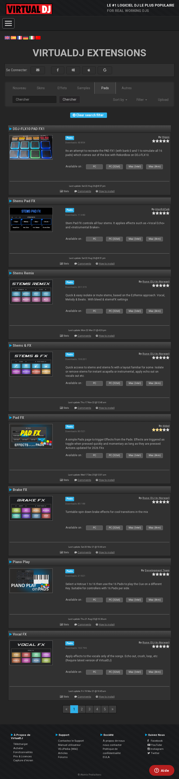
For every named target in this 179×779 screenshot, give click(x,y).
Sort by (119, 100)
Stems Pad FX (24, 201)
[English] (7, 37)
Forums (63, 757)
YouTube (156, 745)
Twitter (154, 753)
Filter (141, 100)
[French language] (19, 37)
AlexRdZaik (162, 209)
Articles (63, 753)
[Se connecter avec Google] (105, 70)
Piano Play (21, 562)
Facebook (156, 740)
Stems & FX (22, 345)
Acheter (18, 748)
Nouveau (19, 88)
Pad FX (18, 417)
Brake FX (20, 490)
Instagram (157, 749)
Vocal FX (20, 634)
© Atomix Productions (89, 774)
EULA (106, 757)
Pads (105, 88)
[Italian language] (31, 37)
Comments (84, 191)
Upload (163, 100)
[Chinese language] (38, 37)
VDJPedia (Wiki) (68, 749)
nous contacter (112, 745)
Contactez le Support (71, 740)
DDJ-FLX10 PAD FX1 (29, 129)
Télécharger (20, 744)
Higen (165, 137)
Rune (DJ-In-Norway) (155, 281)
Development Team (157, 570)
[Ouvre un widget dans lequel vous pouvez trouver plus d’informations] (161, 771)
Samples (83, 88)
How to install (107, 191)
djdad (165, 425)
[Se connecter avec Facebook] (57, 70)
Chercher (69, 99)
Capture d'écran (23, 760)
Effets (62, 88)
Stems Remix (23, 273)
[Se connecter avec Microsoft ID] (73, 70)
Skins (41, 88)
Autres (127, 88)
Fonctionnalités (23, 752)
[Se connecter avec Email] (38, 70)
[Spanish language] (13, 37)
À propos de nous (114, 740)
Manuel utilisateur (69, 745)
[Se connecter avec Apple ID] (89, 70)
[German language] (25, 37)
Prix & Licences (22, 756)
